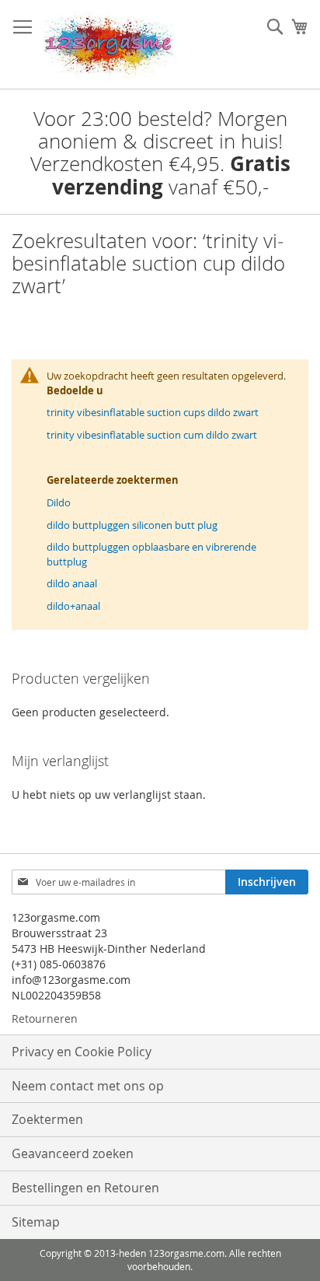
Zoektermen (47, 1119)
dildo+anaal (73, 606)
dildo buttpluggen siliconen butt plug (132, 525)
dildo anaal (72, 583)
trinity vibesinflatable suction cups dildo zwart (153, 412)
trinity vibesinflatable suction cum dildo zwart (152, 435)
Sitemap (36, 1221)
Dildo (59, 502)
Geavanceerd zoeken (73, 1153)
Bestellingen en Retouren (85, 1187)
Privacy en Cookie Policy (81, 1051)
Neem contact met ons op (88, 1085)
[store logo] (109, 45)
